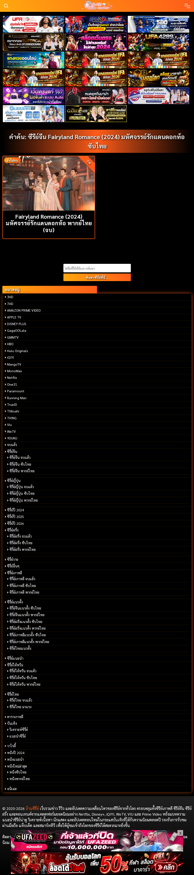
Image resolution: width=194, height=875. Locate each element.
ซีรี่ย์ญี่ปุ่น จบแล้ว (21, 487)
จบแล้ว (12, 444)
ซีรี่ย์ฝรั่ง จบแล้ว (20, 536)
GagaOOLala (16, 330)
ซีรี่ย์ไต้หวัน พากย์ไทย (24, 684)
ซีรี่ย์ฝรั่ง (12, 530)
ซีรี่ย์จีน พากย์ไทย (22, 471)
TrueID (12, 404)
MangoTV (14, 364)
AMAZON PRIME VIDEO (24, 310)
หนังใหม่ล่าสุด (17, 766)
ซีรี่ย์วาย (12, 559)
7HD (10, 303)
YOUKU (12, 438)
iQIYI (10, 357)
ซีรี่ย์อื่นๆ (13, 566)
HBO (10, 344)
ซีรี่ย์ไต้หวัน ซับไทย (23, 678)
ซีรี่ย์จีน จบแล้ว (20, 457)
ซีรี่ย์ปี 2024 (15, 510)
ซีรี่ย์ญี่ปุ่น (14, 480)
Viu (9, 424)
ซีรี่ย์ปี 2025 (15, 516)
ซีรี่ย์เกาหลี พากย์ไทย (24, 592)
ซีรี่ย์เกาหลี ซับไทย (22, 585)
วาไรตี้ (11, 746)
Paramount (15, 391)
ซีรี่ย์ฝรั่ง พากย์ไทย (22, 549)
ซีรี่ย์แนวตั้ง (15, 602)
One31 (12, 384)
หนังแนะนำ (15, 759)
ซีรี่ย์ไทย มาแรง (20, 707)
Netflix (12, 377)
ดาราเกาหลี (15, 717)
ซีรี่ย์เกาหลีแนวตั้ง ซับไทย (27, 635)
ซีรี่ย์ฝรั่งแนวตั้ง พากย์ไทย (27, 628)
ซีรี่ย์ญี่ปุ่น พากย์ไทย (23, 500)
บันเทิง (12, 723)
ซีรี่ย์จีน (12, 451)
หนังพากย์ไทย (19, 779)
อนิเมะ (12, 789)
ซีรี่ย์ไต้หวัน (15, 665)
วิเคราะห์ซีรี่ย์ (18, 729)
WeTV (11, 431)
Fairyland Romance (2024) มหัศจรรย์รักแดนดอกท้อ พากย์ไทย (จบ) (49, 223)
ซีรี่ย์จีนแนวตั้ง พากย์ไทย (26, 615)
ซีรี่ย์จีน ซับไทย (20, 464)
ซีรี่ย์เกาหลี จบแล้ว (22, 579)
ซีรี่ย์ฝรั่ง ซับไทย (20, 543)
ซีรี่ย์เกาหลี (14, 573)
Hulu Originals (17, 351)
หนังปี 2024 (15, 753)
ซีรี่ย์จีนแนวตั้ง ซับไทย (25, 608)
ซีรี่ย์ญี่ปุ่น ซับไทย (22, 493)
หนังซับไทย (17, 772)
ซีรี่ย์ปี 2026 (15, 523)
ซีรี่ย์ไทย (13, 694)
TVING (12, 418)
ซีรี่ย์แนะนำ (15, 658)
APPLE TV (14, 317)
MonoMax (14, 371)
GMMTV (13, 337)
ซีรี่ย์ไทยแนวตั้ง (20, 648)
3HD (10, 297)
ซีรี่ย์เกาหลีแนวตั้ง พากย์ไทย (29, 642)
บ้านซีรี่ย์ (32, 808)
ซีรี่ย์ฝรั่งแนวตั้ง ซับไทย (25, 621)
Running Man (16, 398)
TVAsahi (13, 411)
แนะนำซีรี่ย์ (17, 736)
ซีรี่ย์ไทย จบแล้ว (20, 700)
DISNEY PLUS (16, 324)
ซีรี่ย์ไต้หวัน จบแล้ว (22, 671)
